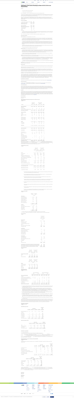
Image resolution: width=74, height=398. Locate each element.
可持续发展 (32, 2)
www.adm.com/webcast (23, 83)
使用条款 (24, 393)
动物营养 (38, 387)
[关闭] (73, 397)
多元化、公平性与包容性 (51, 390)
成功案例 (33, 387)
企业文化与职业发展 (51, 2)
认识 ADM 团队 (50, 386)
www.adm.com (35, 94)
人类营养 (38, 386)
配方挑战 (44, 387)
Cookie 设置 (30, 393)
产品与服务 (38, 2)
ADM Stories (28, 387)
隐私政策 (22, 393)
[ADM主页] (23, 2)
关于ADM (27, 2)
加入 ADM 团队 (50, 387)
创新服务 (44, 386)
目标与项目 (33, 386)
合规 (27, 393)
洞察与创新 (44, 2)
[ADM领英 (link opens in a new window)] (51, 393)
